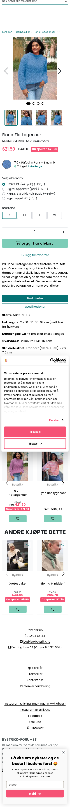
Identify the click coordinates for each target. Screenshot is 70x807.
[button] (28, 103)
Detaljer (54, 420)
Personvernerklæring (35, 686)
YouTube (35, 722)
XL (54, 215)
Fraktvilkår (35, 674)
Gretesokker (18, 583)
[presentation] (6, 71)
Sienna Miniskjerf (52, 583)
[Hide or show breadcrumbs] (58, 32)
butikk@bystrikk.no (36, 642)
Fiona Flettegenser (17, 493)
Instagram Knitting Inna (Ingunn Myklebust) (35, 704)
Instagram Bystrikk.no (35, 710)
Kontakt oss (35, 680)
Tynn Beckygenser (52, 493)
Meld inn (35, 793)
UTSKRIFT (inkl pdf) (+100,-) (25, 184)
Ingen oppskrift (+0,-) (21, 198)
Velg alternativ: (13, 178)
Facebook (35, 716)
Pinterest (37, 728)
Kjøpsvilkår (35, 668)
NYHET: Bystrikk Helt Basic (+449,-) (30, 194)
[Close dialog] (63, 752)
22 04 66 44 (37, 636)
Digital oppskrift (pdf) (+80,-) (27, 189)
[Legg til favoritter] (27, 454)
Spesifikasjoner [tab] (35, 307)
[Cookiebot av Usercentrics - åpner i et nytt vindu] (50, 360)
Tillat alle (35, 431)
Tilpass (33, 443)
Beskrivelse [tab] (35, 298)
